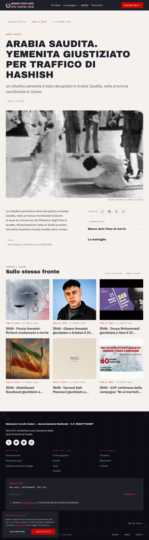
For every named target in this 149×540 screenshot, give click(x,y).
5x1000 (57, 471)
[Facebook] (24, 442)
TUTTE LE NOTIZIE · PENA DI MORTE (124, 273)
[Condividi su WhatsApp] (102, 211)
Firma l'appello (60, 455)
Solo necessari (17, 532)
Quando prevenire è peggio (19, 465)
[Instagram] (31, 442)
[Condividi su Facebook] (109, 211)
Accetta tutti (43, 532)
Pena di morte (13, 455)
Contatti (104, 465)
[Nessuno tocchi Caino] (20, 5)
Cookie (127, 535)
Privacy (115, 535)
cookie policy (21, 525)
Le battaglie (69, 5)
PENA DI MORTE (39, 22)
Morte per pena (14, 460)
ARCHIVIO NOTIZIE (16, 22)
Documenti (96, 5)
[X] (9, 442)
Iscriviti (56, 460)
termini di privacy (29, 502)
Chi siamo (56, 5)
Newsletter (105, 460)
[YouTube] (16, 442)
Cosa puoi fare (131, 5)
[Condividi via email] (123, 211)
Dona (55, 465)
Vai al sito (135, 523)
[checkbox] (10, 502)
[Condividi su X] (116, 211)
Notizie (84, 5)
